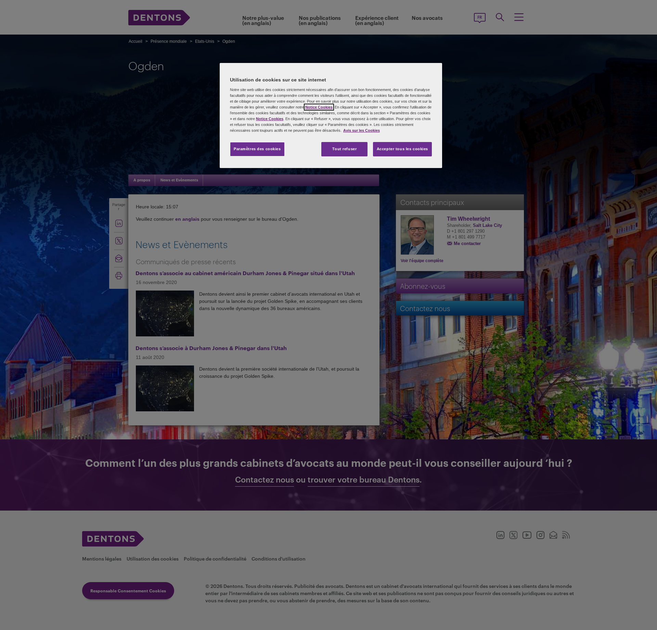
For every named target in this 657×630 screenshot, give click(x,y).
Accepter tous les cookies (402, 149)
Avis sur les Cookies (361, 130)
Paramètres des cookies (257, 149)
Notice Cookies (319, 107)
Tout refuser (344, 149)
